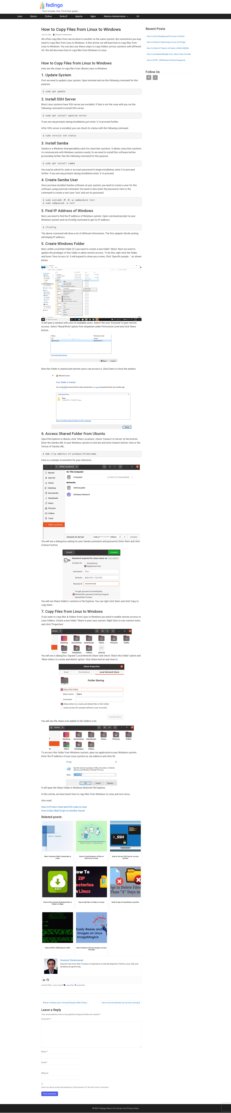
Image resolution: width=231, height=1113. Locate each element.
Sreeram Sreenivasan (63, 35)
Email (44, 1062)
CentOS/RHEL (46, 985)
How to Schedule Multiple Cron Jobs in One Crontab (169, 54)
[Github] (48, 980)
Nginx (93, 16)
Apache (78, 16)
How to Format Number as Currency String (120, 1003)
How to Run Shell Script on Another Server (63, 810)
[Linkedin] (44, 980)
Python (48, 16)
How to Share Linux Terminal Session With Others (65, 1003)
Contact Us (121, 1108)
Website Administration (115, 16)
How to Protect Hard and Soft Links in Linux (64, 807)
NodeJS (63, 16)
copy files (70, 985)
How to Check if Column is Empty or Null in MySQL (168, 48)
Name (44, 1052)
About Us (111, 1108)
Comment (46, 1019)
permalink (81, 985)
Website (44, 1073)
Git (138, 16)
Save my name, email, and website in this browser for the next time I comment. (75, 1087)
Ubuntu (33, 16)
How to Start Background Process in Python (166, 36)
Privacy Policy (133, 1108)
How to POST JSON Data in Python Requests (166, 60)
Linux (19, 16)
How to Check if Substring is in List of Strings (166, 42)
